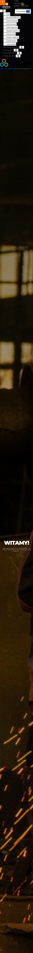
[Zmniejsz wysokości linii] (18, 53)
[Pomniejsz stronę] (20, 47)
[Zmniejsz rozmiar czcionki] (15, 50)
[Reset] (1, 10)
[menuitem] (24, 8)
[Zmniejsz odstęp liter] (17, 56)
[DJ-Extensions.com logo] (16, 66)
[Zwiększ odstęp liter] (19, 56)
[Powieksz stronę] (23, 47)
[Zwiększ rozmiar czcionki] (17, 50)
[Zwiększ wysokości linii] (20, 53)
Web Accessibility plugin (8, 68)
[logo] (6, 6)
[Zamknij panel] (4, 10)
